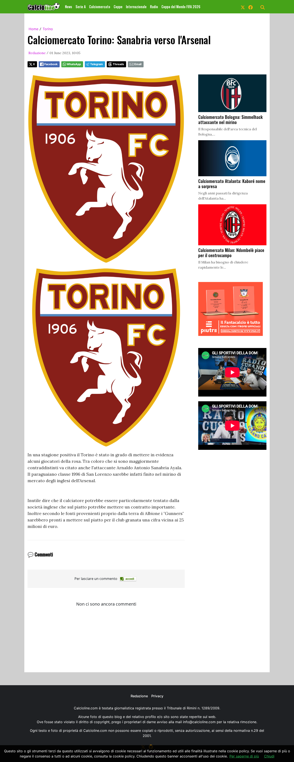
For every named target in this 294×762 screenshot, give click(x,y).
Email (137, 64)
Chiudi (269, 756)
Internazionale (136, 6)
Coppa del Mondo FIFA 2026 (180, 6)
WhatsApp (74, 64)
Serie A (81, 6)
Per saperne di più (244, 756)
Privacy (157, 696)
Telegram (96, 64)
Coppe (118, 6)
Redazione (37, 53)
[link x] (243, 7)
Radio (154, 6)
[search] (262, 7)
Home (33, 29)
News (68, 6)
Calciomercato (99, 6)
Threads (118, 64)
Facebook (50, 64)
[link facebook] (250, 7)
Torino (48, 29)
